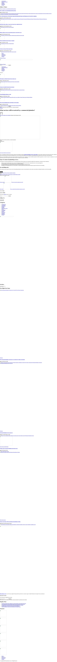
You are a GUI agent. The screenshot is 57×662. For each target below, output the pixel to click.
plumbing (29, 524)
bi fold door (10, 105)
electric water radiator (17, 97)
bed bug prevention (11, 13)
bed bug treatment (16, 13)
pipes (26, 97)
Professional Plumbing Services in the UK (6, 432)
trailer (23, 35)
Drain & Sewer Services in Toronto (10, 362)
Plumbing (9, 115)
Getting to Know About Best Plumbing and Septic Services (9, 448)
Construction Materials (6, 97)
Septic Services (7, 451)
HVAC (3, 209)
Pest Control (35, 13)
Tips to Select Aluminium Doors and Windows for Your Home (9, 102)
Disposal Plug (12, 97)
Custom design (5, 81)
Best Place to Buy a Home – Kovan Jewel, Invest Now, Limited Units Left (11, 24)
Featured (3, 206)
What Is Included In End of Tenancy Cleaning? (7, 40)
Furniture (3, 207)
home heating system (22, 435)
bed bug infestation (5, 13)
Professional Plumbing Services (29, 435)
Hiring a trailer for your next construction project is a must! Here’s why (11, 32)
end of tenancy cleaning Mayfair (9, 43)
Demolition (20, 524)
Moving (3, 211)
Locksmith (3, 210)
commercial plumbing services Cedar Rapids (30, 154)
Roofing (3, 214)
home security (5, 51)
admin (2, 13)
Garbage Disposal (22, 97)
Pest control (3, 212)
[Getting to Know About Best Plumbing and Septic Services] (6, 445)
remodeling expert (33, 524)
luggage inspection (31, 13)
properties (12, 27)
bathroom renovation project (15, 435)
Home (1, 107)
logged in (5, 194)
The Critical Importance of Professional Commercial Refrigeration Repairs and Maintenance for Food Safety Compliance (18, 16)
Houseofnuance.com (3, 593)
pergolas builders (16, 81)
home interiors (14, 105)
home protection (21, 13)
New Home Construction (28, 362)
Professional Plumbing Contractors (37, 362)
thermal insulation (18, 105)
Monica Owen (6, 115)
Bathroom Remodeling (6, 524)
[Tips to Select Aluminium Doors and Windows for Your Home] (2, 100)
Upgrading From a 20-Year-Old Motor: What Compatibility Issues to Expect (12, 605)
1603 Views (2, 115)
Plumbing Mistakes (29, 97)
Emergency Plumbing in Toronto (20, 362)
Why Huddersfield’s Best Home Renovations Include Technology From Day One (13, 604)
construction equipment (8, 35)
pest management (39, 13)
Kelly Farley (3, 27)
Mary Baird (3, 451)
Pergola (13, 81)
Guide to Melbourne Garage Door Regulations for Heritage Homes (11, 606)
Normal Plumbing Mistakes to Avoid (5, 94)
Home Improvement (4, 208)
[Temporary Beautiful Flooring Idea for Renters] (2, 85)
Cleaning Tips (4, 204)
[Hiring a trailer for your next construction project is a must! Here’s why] (2, 30)
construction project (14, 35)
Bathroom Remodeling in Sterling (14, 524)
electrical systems (25, 524)
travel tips (50, 13)
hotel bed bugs (26, 13)
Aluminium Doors (5, 105)
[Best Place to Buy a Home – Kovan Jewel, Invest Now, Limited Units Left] (2, 22)
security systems (14, 51)
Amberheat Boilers (8, 435)
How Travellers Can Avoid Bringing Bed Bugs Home (8, 10)
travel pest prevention (46, 13)
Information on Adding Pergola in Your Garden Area (8, 78)
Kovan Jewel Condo (8, 27)
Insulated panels (9, 81)
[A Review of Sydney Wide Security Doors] (2, 47)
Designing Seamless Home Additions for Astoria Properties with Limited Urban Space (14, 603)
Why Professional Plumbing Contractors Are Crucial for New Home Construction (12, 359)
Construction (3, 205)
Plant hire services (19, 35)
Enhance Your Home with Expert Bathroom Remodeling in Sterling (10, 521)
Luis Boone (3, 35)
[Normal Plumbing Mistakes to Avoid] (2, 92)
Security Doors (9, 51)
